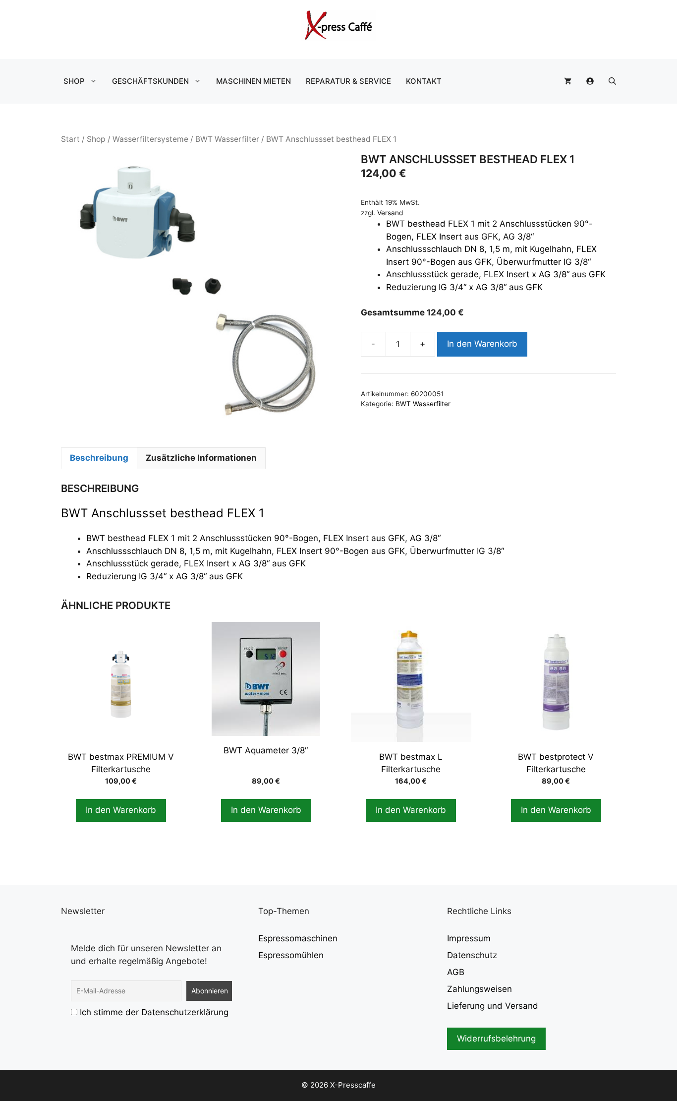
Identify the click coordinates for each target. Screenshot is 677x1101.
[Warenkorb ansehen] (567, 81)
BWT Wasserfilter (227, 139)
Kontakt (424, 81)
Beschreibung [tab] (99, 458)
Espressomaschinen (298, 938)
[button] (612, 81)
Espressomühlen (291, 955)
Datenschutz (472, 955)
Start (70, 139)
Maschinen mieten (253, 81)
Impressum (469, 938)
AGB (455, 972)
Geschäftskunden (150, 81)
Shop (74, 81)
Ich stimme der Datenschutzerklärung (154, 1012)
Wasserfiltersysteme (150, 139)
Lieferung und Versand (492, 1006)
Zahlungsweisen (479, 989)
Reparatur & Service (348, 81)
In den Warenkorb (482, 344)
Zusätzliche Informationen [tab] (201, 458)
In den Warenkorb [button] (121, 810)
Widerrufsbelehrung (496, 1038)
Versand (390, 213)
